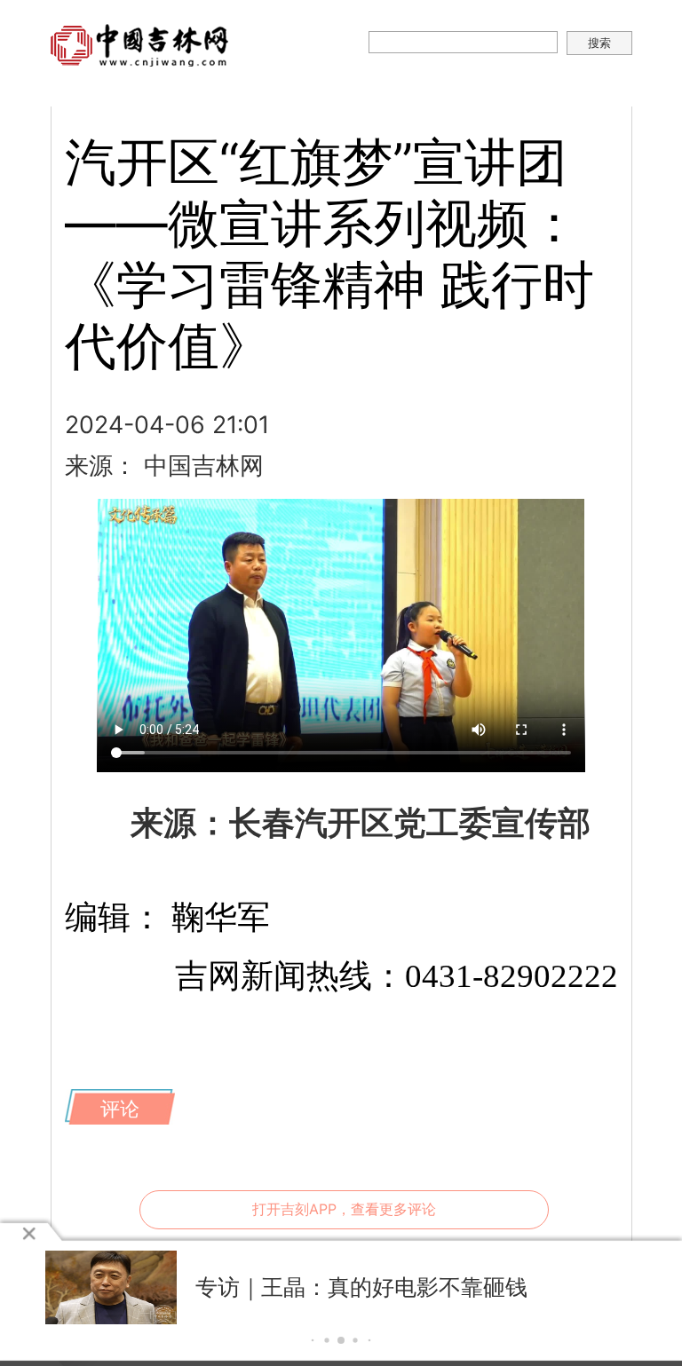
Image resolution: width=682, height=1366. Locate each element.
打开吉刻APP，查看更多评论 (344, 1209)
